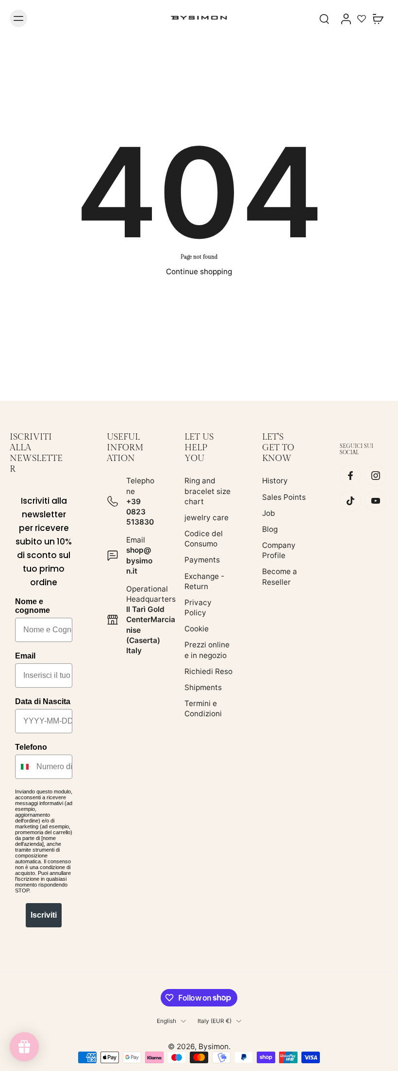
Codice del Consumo (203, 538)
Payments (202, 560)
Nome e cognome (32, 605)
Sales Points (284, 497)
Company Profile (279, 550)
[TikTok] (350, 501)
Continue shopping (199, 271)
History (275, 481)
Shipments (203, 687)
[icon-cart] (377, 18)
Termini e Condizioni (203, 708)
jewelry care (206, 517)
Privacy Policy (198, 607)
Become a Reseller (279, 577)
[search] (324, 18)
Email (25, 656)
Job (268, 513)
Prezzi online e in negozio (207, 650)
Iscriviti (44, 915)
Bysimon (214, 1046)
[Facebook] (350, 476)
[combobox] (24, 766)
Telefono (31, 747)
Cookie (196, 629)
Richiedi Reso (208, 671)
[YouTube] (375, 501)
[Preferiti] (361, 18)
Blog (270, 529)
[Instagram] (375, 476)
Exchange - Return (204, 581)
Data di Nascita (42, 701)
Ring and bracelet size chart (207, 491)
